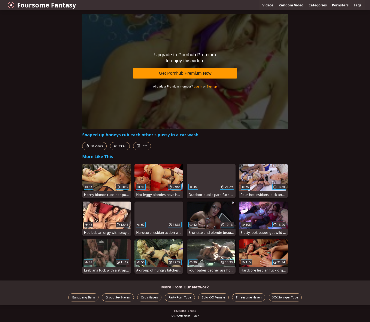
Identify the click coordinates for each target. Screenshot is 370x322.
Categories (318, 5)
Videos (267, 5)
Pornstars (340, 5)
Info (144, 146)
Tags (357, 5)
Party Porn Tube (180, 297)
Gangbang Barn (83, 297)
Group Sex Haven (118, 297)
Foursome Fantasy (46, 5)
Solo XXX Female (213, 297)
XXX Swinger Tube (285, 297)
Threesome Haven (249, 297)
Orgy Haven (149, 297)
